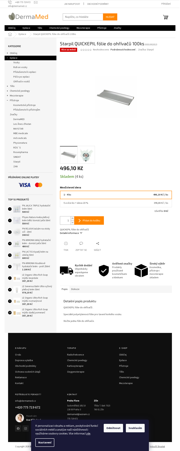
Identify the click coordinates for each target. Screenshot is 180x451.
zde (88, 433)
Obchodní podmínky (98, 4)
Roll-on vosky (20, 67)
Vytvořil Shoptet (157, 446)
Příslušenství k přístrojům (26, 110)
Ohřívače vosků (21, 81)
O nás (18, 355)
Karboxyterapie (75, 366)
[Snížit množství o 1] (72, 222)
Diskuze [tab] (75, 289)
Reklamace (21, 377)
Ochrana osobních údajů (27, 372)
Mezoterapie (16, 95)
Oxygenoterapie (75, 372)
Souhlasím (135, 428)
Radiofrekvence (75, 355)
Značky (13, 114)
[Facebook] (18, 428)
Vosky (16, 62)
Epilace (13, 58)
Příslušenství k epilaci (24, 72)
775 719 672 (72, 418)
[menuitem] (12, 28)
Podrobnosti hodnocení (123, 49)
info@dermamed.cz (25, 401)
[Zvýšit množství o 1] (72, 218)
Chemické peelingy (20, 91)
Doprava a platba (24, 360)
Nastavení (44, 442)
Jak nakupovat (72, 4)
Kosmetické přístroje (24, 105)
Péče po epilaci (21, 77)
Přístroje (14, 100)
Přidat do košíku (91, 220)
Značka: (146, 49)
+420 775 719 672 (27, 407)
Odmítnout (113, 428)
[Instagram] (25, 428)
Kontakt (19, 383)
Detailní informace (69, 233)
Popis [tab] (65, 289)
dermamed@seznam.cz (78, 414)
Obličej (13, 53)
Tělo (12, 86)
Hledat (110, 16)
